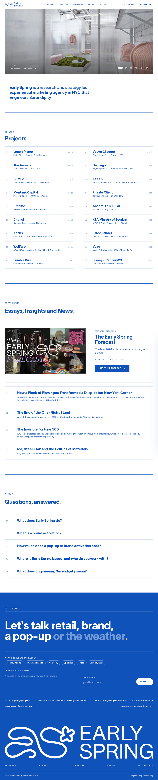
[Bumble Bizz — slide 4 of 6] (136, 68)
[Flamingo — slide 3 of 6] (131, 68)
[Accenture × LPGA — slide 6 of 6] (147, 68)
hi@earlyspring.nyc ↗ (21, 700)
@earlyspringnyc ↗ (26, 706)
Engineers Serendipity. (30, 97)
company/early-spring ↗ (141, 706)
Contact (105, 5)
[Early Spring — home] (14, 4)
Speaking (68, 663)
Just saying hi (96, 663)
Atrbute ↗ (60, 700)
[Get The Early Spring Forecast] (45, 351)
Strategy (53, 663)
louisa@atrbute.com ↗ (77, 700)
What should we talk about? (21, 658)
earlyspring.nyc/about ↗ (114, 700)
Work (50, 5)
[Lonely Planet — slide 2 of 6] (126, 68)
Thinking (78, 5)
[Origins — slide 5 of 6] (141, 68)
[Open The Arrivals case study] (79, 41)
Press (81, 663)
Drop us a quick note (17, 670)
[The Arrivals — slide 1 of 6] (120, 68)
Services (63, 5)
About (91, 5)
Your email (89, 677)
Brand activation (35, 663)
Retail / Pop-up (14, 663)
